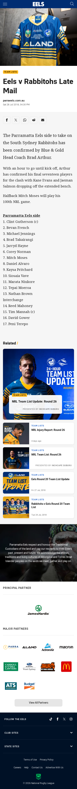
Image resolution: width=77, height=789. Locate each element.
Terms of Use (30, 759)
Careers (17, 767)
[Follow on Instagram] (71, 719)
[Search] (72, 4)
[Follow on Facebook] (57, 719)
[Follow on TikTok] (50, 719)
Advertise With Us (54, 767)
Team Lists (10, 72)
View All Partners (38, 702)
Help (26, 767)
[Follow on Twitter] (64, 719)
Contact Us (37, 767)
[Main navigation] (5, 4)
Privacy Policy (46, 759)
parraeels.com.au (13, 100)
